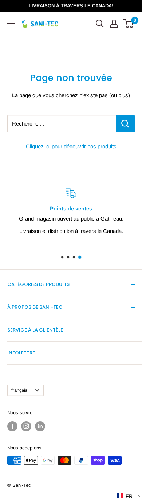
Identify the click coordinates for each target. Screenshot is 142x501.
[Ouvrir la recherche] (100, 24)
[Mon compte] (114, 24)
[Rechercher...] (125, 123)
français (19, 390)
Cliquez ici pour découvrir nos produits (71, 146)
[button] (129, 496)
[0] (128, 23)
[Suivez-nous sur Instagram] (26, 426)
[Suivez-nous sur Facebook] (12, 426)
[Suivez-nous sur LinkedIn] (40, 426)
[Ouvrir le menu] (11, 23)
